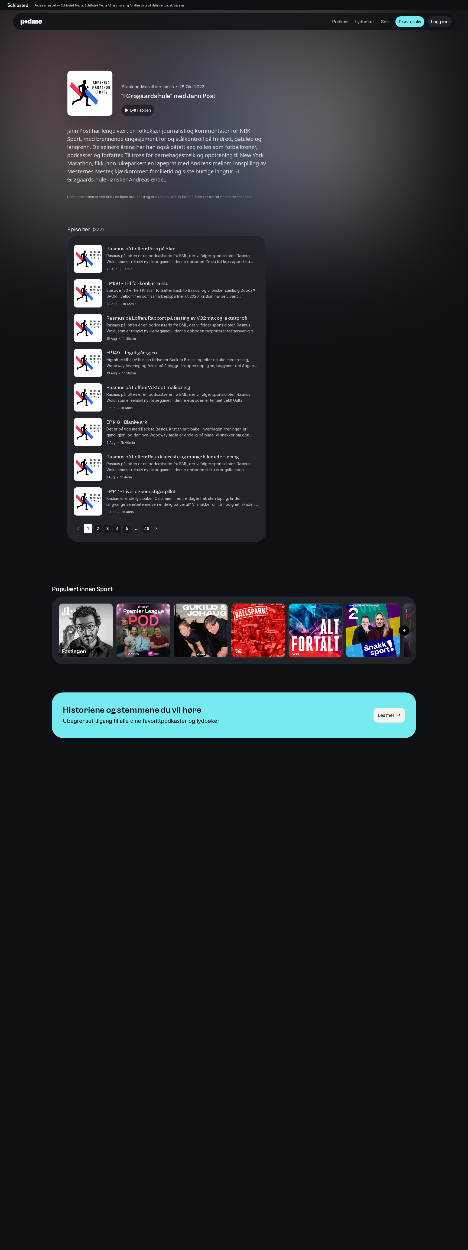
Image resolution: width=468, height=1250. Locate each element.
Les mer (179, 5)
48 (146, 528)
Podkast (340, 21)
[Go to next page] (156, 528)
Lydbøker (364, 21)
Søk (385, 21)
